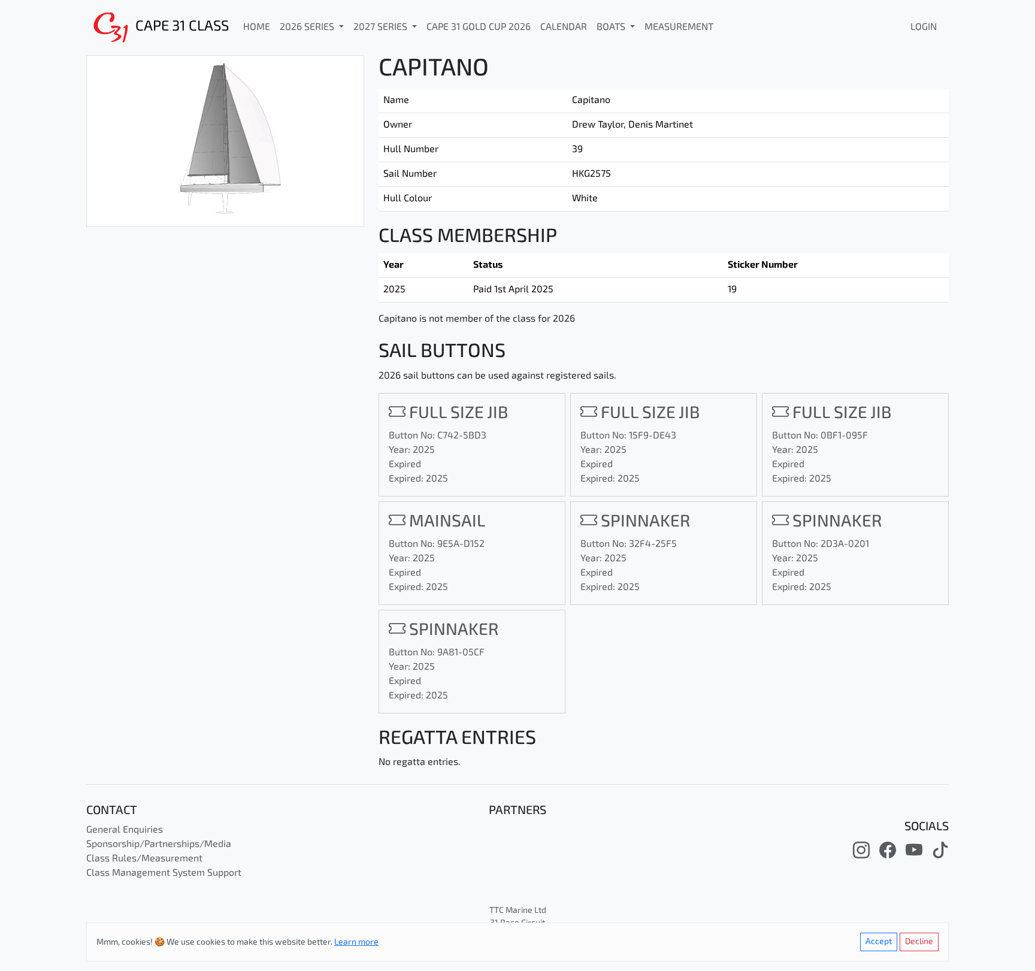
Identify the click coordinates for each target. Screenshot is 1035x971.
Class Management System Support (163, 873)
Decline (919, 941)
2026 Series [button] (308, 27)
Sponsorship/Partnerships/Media (158, 844)
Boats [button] (612, 27)
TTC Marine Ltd (517, 910)
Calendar (563, 27)
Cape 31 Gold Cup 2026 (478, 27)
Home (256, 27)
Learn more (356, 942)
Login (923, 27)
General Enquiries (124, 830)
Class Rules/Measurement (144, 859)
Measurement (678, 27)
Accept (878, 941)
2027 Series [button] (381, 27)
